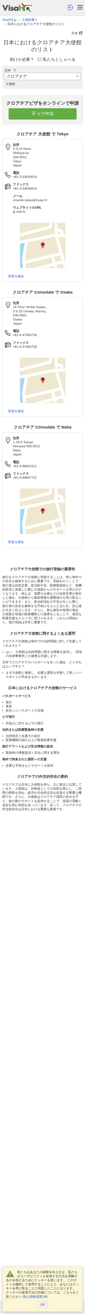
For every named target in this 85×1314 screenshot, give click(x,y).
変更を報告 (16, 276)
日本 (10, 70)
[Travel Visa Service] (17, 7)
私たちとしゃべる (59, 59)
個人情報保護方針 (35, 1296)
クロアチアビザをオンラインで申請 (42, 103)
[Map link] (42, 245)
